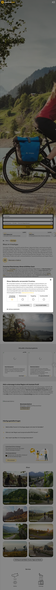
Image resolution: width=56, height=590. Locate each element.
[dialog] (28, 295)
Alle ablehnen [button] (24, 305)
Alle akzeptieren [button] (41, 305)
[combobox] (50, 279)
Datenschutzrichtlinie (28, 292)
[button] (13, 309)
